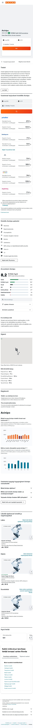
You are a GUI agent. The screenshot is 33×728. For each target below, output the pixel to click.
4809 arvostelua (23, 33)
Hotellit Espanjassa (5, 724)
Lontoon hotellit (8, 679)
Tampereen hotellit (9, 670)
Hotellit (14, 723)
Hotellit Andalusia (15, 724)
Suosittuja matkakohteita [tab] (10, 656)
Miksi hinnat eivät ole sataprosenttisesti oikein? (15, 714)
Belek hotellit (7, 672)
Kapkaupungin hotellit (9, 684)
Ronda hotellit (24, 724)
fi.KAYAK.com (8, 723)
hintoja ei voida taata (11, 704)
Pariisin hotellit (8, 677)
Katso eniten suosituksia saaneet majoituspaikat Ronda (26, 591)
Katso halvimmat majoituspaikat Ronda (26, 554)
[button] (2, 2)
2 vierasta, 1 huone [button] (8, 44)
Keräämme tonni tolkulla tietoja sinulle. (13, 712)
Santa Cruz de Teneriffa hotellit (12, 681)
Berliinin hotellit (8, 666)
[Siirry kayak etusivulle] (10, 2)
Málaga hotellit (8, 686)
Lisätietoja (5, 205)
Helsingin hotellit (8, 668)
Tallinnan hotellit (8, 675)
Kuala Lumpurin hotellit (10, 688)
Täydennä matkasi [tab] (25, 656)
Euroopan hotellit (22, 723)
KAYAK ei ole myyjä (7, 709)
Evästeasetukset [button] (5, 212)
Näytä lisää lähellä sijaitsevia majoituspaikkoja (25, 520)
